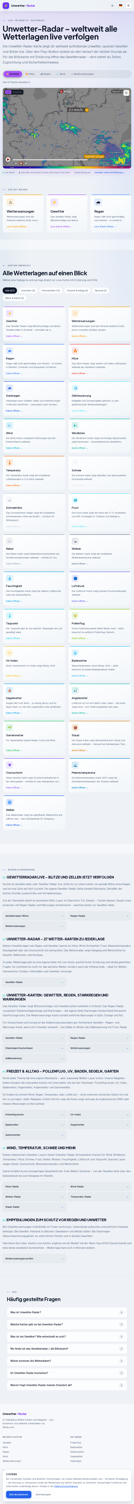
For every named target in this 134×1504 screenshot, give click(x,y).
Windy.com (86, 172)
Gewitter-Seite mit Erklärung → (110, 172)
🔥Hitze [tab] (29, 74)
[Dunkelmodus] (113, 6)
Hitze (5, 1447)
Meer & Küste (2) (14, 298)
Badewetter (76, 1447)
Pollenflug (75, 1442)
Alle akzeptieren (18, 1494)
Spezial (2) (101, 290)
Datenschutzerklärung (66, 1486)
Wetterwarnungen (12, 1461)
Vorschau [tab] (17, 92)
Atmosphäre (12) (51, 290)
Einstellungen (43, 1494)
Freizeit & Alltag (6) (77, 290)
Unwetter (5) (28, 290)
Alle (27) (9, 290)
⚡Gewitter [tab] (12, 74)
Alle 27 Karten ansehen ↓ (16, 82)
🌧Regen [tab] (45, 74)
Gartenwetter (77, 1451)
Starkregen (76, 1461)
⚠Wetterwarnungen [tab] (82, 74)
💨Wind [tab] (60, 74)
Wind (5, 1456)
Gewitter (7, 1442)
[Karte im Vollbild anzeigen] (126, 93)
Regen (6, 1451)
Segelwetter (76, 1456)
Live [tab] (8, 92)
